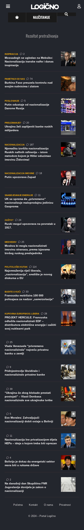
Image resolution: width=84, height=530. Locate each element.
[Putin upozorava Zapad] (42, 179)
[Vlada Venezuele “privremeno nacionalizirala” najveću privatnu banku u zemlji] (42, 350)
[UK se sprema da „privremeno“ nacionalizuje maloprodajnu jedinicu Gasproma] (42, 203)
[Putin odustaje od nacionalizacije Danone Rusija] (42, 107)
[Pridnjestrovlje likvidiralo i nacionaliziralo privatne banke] (42, 373)
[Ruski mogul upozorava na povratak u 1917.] (42, 226)
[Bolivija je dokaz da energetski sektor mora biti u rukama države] (42, 463)
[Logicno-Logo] (45, 6)
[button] (8, 6)
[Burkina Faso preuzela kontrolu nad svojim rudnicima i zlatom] (42, 85)
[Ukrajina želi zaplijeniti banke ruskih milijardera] (42, 128)
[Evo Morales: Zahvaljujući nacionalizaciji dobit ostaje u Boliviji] (42, 420)
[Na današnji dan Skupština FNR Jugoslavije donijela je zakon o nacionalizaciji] (42, 487)
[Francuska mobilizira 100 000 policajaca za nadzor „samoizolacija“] (42, 297)
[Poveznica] (79, 6)
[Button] (17, 17)
